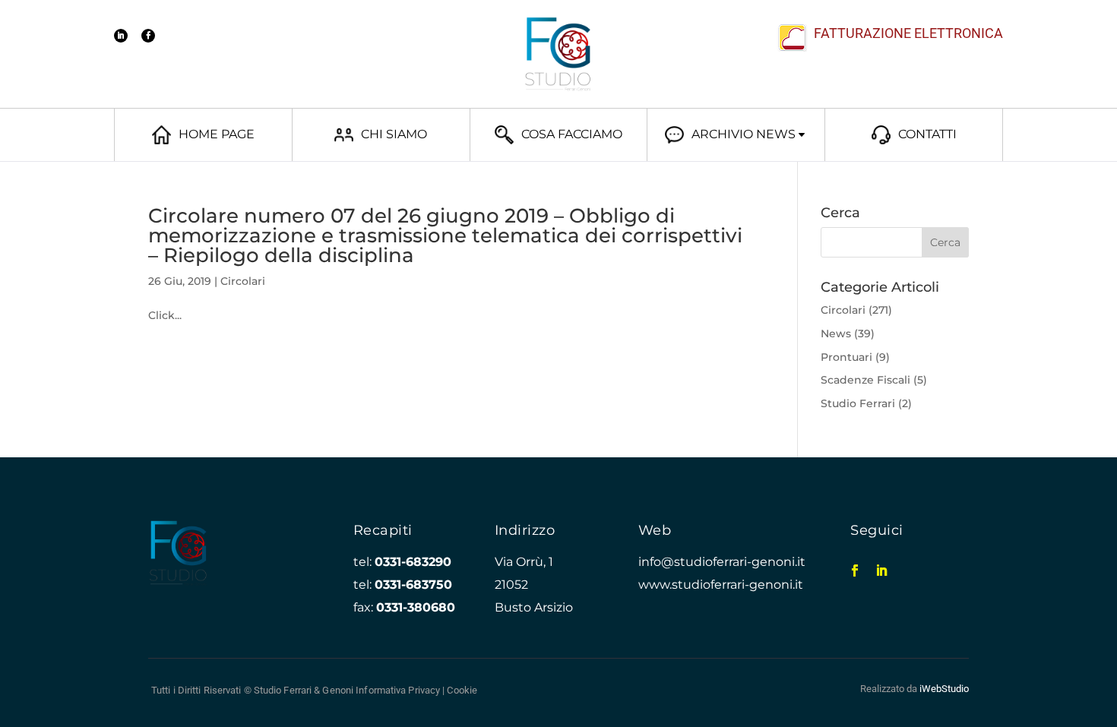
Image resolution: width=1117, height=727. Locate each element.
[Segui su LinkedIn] (121, 36)
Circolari (242, 281)
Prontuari (846, 357)
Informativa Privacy (398, 690)
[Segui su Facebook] (148, 36)
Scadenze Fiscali (865, 380)
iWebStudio (944, 688)
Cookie (462, 690)
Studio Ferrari (858, 403)
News (836, 333)
